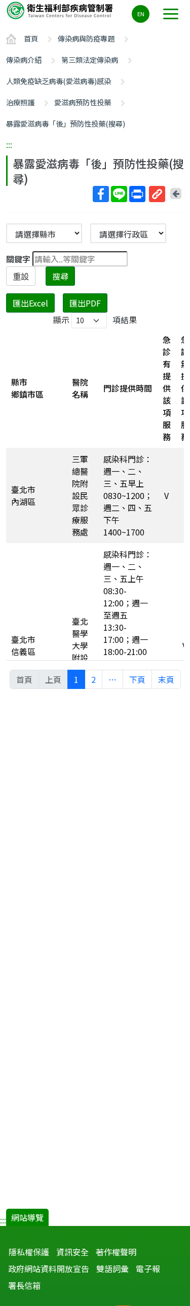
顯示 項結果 (95, 320)
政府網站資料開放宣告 (48, 1268)
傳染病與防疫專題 (86, 38)
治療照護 (20, 102)
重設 (21, 276)
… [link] (112, 679)
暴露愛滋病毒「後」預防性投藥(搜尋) (65, 123)
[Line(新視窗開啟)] (119, 194)
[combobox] (128, 233)
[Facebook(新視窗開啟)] (101, 194)
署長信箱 (24, 1285)
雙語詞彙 (112, 1268)
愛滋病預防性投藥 (82, 102)
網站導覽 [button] (27, 1217)
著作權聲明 (116, 1252)
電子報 (148, 1268)
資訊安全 (72, 1252)
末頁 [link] (166, 679)
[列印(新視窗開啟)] (137, 194)
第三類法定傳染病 (89, 59)
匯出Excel (30, 303)
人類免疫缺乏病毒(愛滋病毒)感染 (58, 80)
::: (9, 144)
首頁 (31, 38)
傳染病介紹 (24, 59)
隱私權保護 (29, 1252)
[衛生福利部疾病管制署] (61, 10)
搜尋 (60, 276)
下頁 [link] (137, 679)
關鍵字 (18, 259)
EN (140, 14)
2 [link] (93, 679)
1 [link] (76, 679)
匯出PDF (85, 303)
